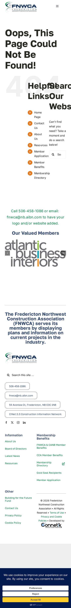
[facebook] (6, 422)
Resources (40, 145)
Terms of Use (57, 512)
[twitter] (12, 422)
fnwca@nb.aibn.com (24, 217)
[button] (7, 253)
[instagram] (18, 422)
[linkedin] (24, 422)
